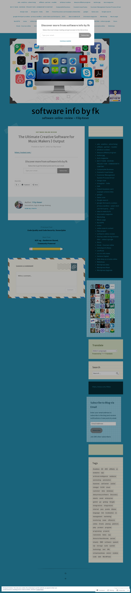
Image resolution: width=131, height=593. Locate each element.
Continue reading (65, 41)
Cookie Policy (40, 589)
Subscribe (85, 35)
